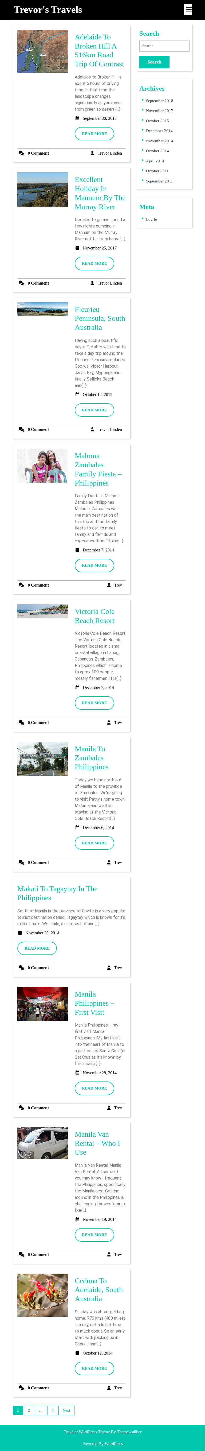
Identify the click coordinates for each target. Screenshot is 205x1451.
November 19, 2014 (100, 1219)
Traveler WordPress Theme (87, 1432)
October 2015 (157, 121)
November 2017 (159, 111)
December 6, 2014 (98, 827)
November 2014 (159, 141)
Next (66, 1410)
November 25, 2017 (100, 248)
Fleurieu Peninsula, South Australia (100, 318)
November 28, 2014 (100, 1072)
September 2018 (159, 101)
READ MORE (98, 136)
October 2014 (157, 151)
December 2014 (159, 131)
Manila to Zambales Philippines (92, 758)
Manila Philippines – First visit (94, 1003)
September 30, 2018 (100, 118)
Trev (118, 585)
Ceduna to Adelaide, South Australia (99, 1290)
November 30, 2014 (42, 933)
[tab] (188, 9)
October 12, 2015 (97, 394)
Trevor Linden (110, 153)
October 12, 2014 (97, 1353)
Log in (151, 219)
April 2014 (155, 161)
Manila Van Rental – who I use (97, 1143)
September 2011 (159, 181)
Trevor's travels (48, 9)
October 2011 (157, 171)
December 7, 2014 (98, 550)
